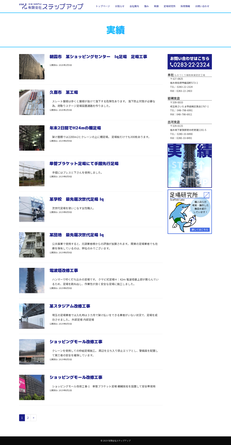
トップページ (103, 6)
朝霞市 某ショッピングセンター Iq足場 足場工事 (98, 56)
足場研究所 (170, 6)
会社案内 (134, 6)
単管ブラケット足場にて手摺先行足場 (84, 163)
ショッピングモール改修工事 (76, 342)
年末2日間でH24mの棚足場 (75, 128)
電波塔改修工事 (64, 270)
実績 (156, 6)
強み (146, 6)
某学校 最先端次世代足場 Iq (77, 199)
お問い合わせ (202, 6)
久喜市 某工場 (64, 92)
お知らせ (119, 6)
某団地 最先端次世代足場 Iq (77, 235)
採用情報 (185, 6)
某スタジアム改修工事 (70, 306)
